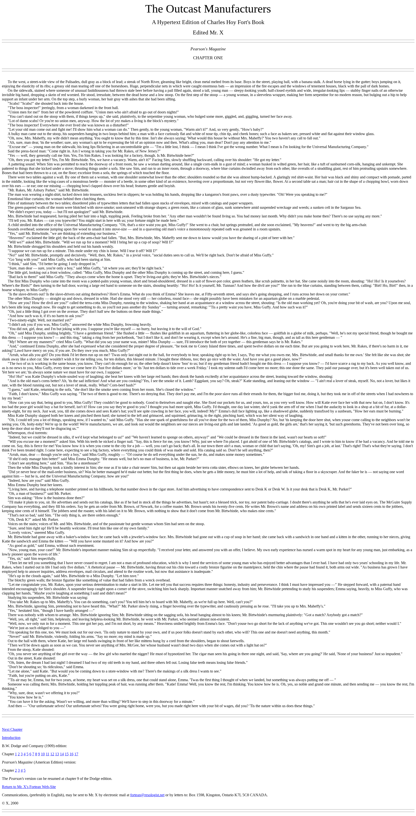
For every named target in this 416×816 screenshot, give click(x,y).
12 (52, 754)
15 (67, 754)
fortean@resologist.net (147, 795)
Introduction (11, 738)
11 (47, 754)
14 (62, 754)
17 (76, 754)
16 (71, 754)
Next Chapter (12, 729)
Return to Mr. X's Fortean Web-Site (29, 787)
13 (57, 754)
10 (43, 754)
